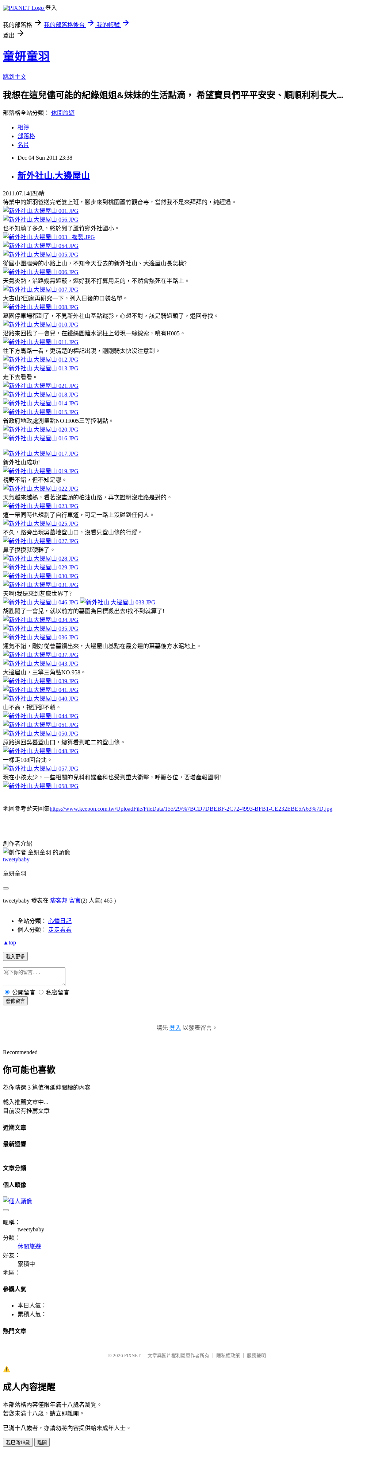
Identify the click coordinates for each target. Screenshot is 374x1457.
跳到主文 (14, 77)
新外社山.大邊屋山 (54, 175)
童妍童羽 (26, 56)
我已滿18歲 (18, 1442)
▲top (9, 942)
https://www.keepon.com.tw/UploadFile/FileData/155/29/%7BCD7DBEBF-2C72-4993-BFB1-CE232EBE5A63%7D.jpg (191, 809)
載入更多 (15, 956)
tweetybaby (16, 859)
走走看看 (60, 930)
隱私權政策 (228, 1355)
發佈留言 (15, 1001)
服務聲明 (256, 1355)
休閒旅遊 (63, 113)
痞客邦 (59, 900)
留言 (75, 900)
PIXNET (132, 1355)
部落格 (26, 136)
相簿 (23, 127)
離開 (42, 1442)
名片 (23, 145)
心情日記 (60, 921)
